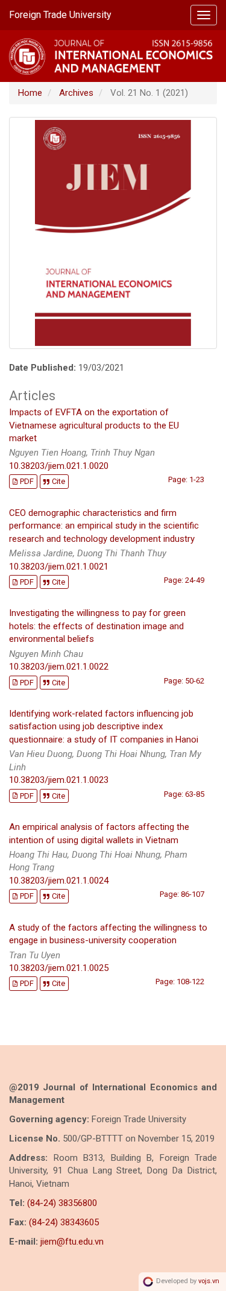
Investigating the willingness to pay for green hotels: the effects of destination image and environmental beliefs (97, 626)
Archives (76, 92)
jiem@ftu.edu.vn (72, 1241)
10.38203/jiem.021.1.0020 (58, 465)
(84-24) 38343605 (64, 1222)
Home (30, 92)
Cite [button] (58, 481)
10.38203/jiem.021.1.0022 (58, 666)
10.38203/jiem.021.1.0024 (58, 880)
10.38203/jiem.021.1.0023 (58, 779)
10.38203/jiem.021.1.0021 (58, 566)
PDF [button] (27, 481)
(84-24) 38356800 (62, 1203)
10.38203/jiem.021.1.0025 (58, 968)
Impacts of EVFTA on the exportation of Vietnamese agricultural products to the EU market (94, 425)
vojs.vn (208, 1281)
